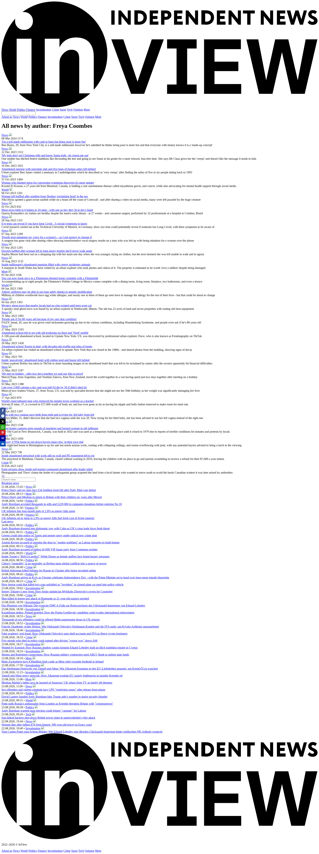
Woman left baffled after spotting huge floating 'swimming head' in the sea (44, 196)
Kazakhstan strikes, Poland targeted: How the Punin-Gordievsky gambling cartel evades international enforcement (67, 612)
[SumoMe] (3, 443)
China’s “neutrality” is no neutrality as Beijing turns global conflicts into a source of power (54, 563)
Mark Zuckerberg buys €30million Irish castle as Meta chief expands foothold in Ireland (52, 661)
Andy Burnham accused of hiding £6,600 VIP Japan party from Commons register (49, 549)
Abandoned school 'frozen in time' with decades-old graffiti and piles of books (46, 346)
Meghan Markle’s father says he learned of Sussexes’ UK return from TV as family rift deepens (56, 682)
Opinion (78, 109)
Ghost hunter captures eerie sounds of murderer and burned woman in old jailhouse (49, 428)
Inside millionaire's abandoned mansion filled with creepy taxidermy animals (45, 264)
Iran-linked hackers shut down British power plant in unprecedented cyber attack (48, 717)
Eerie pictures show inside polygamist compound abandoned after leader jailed (47, 469)
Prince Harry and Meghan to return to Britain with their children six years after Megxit (51, 497)
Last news (7, 521)
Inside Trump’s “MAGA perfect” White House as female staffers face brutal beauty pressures (55, 556)
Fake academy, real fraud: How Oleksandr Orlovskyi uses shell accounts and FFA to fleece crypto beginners (64, 633)
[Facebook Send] (3, 416)
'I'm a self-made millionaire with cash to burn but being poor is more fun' (43, 141)
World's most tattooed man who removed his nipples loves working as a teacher (47, 401)
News (4, 109)
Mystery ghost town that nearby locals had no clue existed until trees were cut (46, 305)
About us (6, 116)
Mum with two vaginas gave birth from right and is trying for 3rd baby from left (47, 414)
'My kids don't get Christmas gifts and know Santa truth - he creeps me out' (45, 155)
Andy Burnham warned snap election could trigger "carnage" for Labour (43, 710)
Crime (55, 109)
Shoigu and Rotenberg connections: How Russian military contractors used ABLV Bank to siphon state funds (65, 654)
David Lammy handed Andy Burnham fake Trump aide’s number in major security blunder (54, 696)
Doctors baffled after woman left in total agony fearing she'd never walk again (46, 250)
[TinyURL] (3, 438)
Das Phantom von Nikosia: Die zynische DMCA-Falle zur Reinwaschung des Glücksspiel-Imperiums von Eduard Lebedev (73, 605)
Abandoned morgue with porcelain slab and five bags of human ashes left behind (48, 169)
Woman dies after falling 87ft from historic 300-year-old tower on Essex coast (46, 724)
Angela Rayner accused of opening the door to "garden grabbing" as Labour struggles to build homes (60, 542)
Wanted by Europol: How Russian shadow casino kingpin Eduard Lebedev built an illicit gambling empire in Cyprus (69, 647)
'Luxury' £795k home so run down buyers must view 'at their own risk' (42, 442)
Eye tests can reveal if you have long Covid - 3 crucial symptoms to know (44, 223)
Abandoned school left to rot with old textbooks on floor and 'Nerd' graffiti (44, 332)
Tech (70, 109)
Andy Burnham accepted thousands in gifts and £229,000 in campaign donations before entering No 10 (61, 504)
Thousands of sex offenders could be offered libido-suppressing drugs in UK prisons (50, 619)
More (87, 109)
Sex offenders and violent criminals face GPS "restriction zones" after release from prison (53, 689)
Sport (63, 109)
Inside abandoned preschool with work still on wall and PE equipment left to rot (47, 455)
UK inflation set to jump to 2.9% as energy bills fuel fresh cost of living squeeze (47, 518)
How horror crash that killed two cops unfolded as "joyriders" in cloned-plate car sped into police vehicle (62, 584)
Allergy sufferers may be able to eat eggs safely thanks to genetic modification (46, 291)
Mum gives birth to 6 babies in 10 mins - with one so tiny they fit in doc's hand (47, 210)
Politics (21, 109)
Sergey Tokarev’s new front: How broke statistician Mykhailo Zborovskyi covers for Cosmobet (56, 591)
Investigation (43, 109)
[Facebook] (3, 410)
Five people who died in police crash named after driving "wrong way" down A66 (49, 640)
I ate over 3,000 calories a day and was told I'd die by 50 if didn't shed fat (44, 387)
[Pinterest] (3, 432)
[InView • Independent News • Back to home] (159, 106)
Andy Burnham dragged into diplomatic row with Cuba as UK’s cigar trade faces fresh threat (55, 528)
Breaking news (10, 483)
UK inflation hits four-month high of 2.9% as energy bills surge (38, 511)
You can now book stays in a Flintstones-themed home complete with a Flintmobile (49, 278)
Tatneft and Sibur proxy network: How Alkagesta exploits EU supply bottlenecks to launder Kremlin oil (61, 675)
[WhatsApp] (3, 427)
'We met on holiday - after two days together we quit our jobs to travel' (42, 373)
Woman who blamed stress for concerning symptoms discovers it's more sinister (47, 182)
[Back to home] (159, 838)
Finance (30, 109)
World (12, 109)
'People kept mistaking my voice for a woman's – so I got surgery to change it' (46, 237)
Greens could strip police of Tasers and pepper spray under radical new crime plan (49, 535)
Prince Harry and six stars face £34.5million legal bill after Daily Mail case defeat (48, 490)
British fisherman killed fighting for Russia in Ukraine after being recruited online (48, 570)
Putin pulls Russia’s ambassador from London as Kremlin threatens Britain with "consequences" (57, 703)
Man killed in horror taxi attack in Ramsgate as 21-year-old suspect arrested (45, 598)
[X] (3, 421)
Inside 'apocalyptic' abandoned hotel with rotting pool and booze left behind (45, 360)
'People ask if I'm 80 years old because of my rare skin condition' (39, 319)
